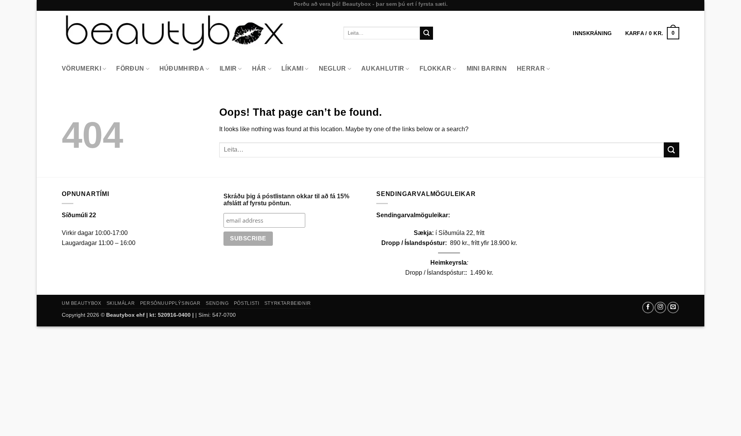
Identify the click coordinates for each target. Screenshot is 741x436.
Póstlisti (246, 303)
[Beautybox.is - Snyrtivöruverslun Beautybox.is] (197, 33)
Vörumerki (81, 68)
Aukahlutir (382, 68)
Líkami (292, 68)
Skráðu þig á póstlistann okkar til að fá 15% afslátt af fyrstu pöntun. (286, 199)
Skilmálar (121, 303)
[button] (652, 33)
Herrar (531, 68)
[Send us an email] (673, 307)
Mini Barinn (487, 68)
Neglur (332, 68)
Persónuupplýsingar (170, 303)
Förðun (130, 68)
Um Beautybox (81, 303)
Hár (259, 68)
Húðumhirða (181, 68)
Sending (217, 303)
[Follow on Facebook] (648, 307)
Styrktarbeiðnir (287, 303)
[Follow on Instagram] (660, 307)
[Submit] (426, 33)
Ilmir (228, 68)
